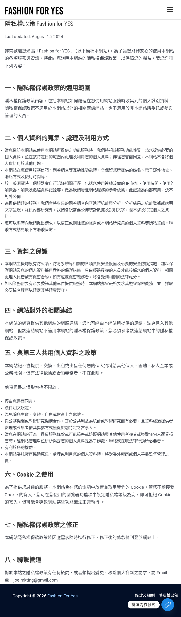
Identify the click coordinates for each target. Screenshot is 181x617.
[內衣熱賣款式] (167, 604)
